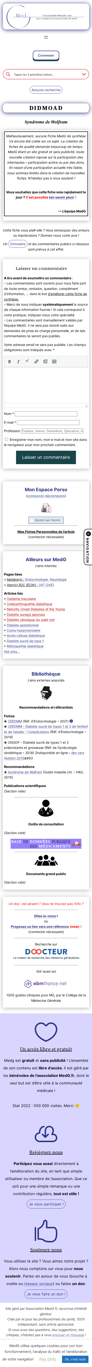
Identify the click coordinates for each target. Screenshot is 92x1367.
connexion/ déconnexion (46, 496)
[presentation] (9, 361)
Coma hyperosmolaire (23, 630)
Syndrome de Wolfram (25, 772)
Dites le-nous (45, 916)
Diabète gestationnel (23, 625)
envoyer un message (68, 1335)
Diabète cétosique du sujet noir (31, 620)
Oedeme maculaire (21, 599)
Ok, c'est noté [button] (75, 1359)
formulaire (17, 244)
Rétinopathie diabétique (25, 646)
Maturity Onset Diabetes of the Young (36, 609)
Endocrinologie (36, 579)
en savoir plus (61, 197)
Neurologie (58, 579)
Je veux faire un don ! (46, 1294)
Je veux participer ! (46, 1204)
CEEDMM (15, 721)
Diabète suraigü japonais (26, 615)
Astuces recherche (46, 90)
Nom (9, 414)
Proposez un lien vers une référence (40, 927)
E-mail (10, 422)
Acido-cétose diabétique (26, 635)
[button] (46, 56)
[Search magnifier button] (8, 74)
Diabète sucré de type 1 (25, 641)
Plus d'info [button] (47, 1359)
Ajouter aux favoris (47, 520)
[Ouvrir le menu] (46, 37)
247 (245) (46, 585)
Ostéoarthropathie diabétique (29, 604)
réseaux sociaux (38, 1283)
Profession (12, 431)
